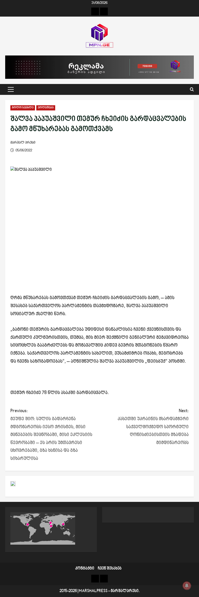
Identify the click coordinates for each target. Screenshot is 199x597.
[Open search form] (192, 89)
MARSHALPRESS (93, 591)
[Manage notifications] (187, 585)
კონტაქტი (84, 568)
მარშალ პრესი (22, 143)
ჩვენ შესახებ (110, 568)
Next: (153, 427)
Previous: (51, 435)
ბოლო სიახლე (22, 107)
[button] (10, 89)
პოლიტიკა (46, 107)
